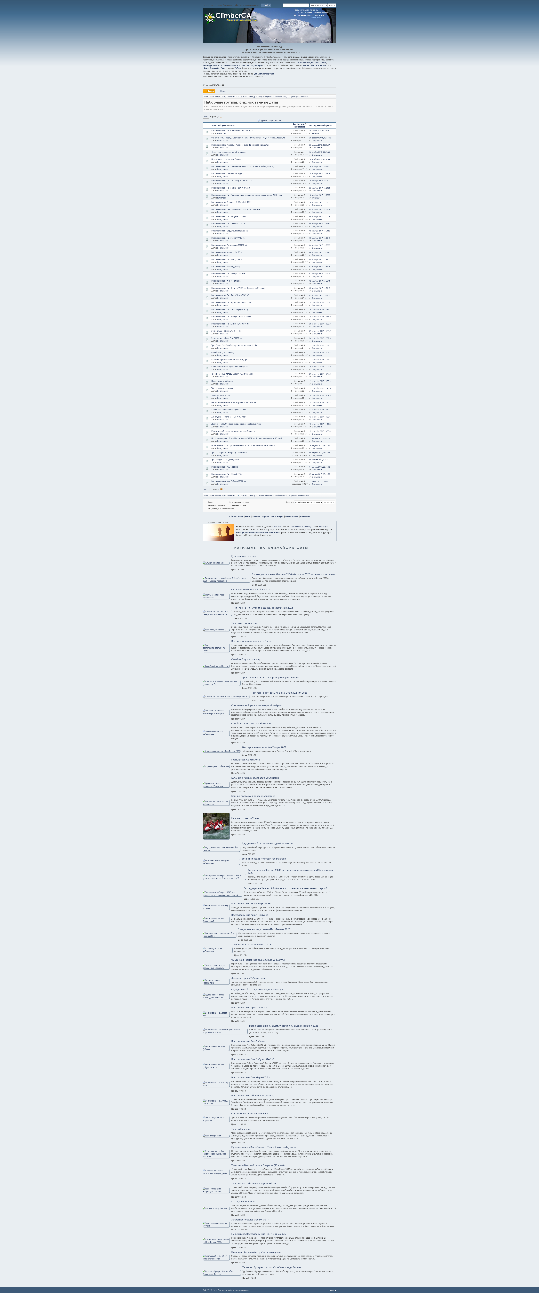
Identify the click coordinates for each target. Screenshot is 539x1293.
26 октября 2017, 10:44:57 (319, 166)
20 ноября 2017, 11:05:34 (319, 152)
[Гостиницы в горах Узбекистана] (217, 951)
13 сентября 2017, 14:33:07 (320, 417)
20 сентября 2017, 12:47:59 (320, 374)
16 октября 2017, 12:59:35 (319, 202)
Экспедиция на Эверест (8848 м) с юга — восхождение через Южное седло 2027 (290, 871)
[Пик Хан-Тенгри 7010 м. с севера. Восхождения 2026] (217, 614)
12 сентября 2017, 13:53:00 (320, 431)
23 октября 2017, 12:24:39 (319, 188)
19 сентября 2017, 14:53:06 (320, 381)
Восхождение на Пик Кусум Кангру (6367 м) (231, 302)
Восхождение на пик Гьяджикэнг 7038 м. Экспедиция (235, 209)
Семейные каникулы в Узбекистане (251, 723)
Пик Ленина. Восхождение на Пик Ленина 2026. (258, 1234)
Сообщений (299, 124)
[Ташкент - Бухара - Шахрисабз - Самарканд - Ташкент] (222, 1274)
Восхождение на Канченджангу (225, 266)
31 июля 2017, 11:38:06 (318, 481)
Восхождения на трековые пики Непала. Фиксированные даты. (240, 145)
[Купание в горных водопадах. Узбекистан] (216, 786)
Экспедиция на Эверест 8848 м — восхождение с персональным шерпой (285, 888)
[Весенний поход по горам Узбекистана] (221, 863)
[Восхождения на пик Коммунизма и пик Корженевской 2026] (225, 1032)
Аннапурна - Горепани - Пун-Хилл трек (228, 417)
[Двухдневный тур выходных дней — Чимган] (221, 850)
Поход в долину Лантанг (222, 381)
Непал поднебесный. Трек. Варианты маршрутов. (233, 402)
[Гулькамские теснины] (216, 563)
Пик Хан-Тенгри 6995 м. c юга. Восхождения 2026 (279, 692)
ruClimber (221, 133)
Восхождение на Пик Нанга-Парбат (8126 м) (231, 188)
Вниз (206, 117)
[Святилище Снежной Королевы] (216, 1120)
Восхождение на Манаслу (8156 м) (226, 252)
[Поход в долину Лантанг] (216, 1208)
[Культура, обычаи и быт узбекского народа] (216, 1259)
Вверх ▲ (333, 1290)
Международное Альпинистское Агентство (257, 532)
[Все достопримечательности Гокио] (216, 650)
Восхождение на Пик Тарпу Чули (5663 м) (230, 295)
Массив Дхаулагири (252, 65)
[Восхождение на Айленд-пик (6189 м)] (216, 1103)
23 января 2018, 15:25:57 (319, 145)
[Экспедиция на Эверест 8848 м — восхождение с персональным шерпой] (222, 895)
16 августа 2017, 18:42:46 (319, 445)
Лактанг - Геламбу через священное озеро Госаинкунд (236, 424)
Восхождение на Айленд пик (224, 467)
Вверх (206, 489)
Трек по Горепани (241, 1129)
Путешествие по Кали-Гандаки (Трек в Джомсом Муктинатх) (265, 1147)
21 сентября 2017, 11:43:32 (320, 359)
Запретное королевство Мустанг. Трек (228, 409)
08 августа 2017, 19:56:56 (319, 460)
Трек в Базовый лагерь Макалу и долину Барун (232, 374)
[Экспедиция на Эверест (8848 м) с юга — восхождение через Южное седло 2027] (224, 878)
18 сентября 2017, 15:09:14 (320, 395)
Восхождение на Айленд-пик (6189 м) (252, 1095)
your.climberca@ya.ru (264, 74)
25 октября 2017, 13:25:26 (319, 173)
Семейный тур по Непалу (222, 352)
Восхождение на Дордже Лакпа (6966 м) (229, 231)
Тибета (238, 68)
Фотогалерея (277, 516)
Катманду (306, 526)
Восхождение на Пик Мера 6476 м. (227, 474)
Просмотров (299, 127)
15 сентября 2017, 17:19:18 (320, 402)
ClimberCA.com (236, 516)
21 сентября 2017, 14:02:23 (320, 352)
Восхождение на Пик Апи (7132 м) (226, 259)
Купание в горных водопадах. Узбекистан (255, 777)
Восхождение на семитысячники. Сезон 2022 (232, 130)
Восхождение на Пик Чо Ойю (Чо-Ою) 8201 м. (232, 180)
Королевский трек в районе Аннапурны (229, 366)
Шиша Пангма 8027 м (213, 68)
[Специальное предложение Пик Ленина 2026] (219, 936)
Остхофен (323, 526)
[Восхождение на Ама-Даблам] (216, 1049)
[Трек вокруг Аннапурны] (216, 629)
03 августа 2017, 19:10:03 (319, 474)
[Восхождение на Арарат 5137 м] (216, 1015)
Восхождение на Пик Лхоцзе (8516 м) (228, 273)
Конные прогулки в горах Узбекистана (253, 796)
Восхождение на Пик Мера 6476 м (250, 1077)
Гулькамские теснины (243, 556)
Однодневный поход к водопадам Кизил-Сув (257, 989)
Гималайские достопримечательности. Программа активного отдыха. (243, 445)
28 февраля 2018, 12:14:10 (320, 138)
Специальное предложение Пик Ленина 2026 (264, 929)
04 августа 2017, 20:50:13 (319, 467)
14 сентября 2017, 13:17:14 (320, 410)
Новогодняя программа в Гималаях (227, 159)
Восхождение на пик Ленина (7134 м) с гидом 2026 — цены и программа (293, 574)
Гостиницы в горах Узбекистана (252, 944)
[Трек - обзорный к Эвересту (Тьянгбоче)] (216, 1191)
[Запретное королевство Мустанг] (216, 1226)
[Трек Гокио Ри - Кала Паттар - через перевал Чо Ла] (221, 684)
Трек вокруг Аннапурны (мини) (225, 459)
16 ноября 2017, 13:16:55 (319, 159)
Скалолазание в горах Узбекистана (251, 589)
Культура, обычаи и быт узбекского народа (256, 1252)
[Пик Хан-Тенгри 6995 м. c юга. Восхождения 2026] (226, 696)
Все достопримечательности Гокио (251, 641)
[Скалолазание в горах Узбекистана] (216, 597)
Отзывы (256, 516)
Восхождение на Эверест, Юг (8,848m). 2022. (231, 202)
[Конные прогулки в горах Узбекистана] (216, 804)
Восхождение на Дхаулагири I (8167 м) (229, 245)
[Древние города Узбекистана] (216, 983)
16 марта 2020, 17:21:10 (319, 130)
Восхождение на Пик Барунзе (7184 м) (228, 216)
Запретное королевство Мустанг (250, 1219)
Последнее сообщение (320, 125)
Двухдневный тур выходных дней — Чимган (267, 843)
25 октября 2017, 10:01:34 (319, 181)
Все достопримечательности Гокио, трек (229, 359)
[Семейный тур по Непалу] (216, 666)
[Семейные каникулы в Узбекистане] (216, 734)
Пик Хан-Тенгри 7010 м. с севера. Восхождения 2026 (263, 607)
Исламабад (296, 526)
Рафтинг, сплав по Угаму (245, 818)
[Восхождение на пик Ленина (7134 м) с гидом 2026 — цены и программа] (226, 581)
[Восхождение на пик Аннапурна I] (216, 921)
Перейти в (289, 502)
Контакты (305, 516)
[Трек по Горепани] (216, 1135)
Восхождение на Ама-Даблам (248, 1041)
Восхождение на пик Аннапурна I (226, 281)
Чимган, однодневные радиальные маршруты (258, 959)
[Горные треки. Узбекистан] (216, 766)
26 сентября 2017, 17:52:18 (320, 338)
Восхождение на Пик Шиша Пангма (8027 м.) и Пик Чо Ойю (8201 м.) (242, 166)
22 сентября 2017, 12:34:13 (320, 345)
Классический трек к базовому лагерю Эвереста (233, 431)
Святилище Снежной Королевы (249, 1113)
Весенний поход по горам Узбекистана (264, 858)
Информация (291, 516)
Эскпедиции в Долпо (220, 395)
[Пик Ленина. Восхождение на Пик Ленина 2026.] (216, 1242)
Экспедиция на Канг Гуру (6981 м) (226, 338)
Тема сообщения (219, 125)
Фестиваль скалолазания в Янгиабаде (228, 152)
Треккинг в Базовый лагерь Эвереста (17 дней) (258, 1165)
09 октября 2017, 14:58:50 (319, 209)
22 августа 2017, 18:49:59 (319, 438)
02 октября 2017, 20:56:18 (319, 281)
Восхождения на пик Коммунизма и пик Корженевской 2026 (283, 1025)
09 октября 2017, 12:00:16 (319, 216)
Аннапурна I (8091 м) (213, 65)
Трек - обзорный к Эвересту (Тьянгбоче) (229, 452)
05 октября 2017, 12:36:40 (319, 238)
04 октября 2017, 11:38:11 (319, 259)
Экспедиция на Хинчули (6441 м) (226, 331)
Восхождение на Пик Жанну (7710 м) (228, 238)
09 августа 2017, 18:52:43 (319, 452)
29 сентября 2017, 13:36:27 (320, 309)
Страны (265, 516)
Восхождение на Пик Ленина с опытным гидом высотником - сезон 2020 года (246, 195)
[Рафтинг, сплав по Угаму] (216, 838)
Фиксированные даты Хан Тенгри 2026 (264, 747)
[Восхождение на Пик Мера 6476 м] (216, 1085)
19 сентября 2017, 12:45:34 (320, 388)
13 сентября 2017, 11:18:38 (320, 424)
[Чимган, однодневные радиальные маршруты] (216, 968)
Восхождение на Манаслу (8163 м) (250, 903)
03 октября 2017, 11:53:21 (319, 274)
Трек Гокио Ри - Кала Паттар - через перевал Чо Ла (234, 345)
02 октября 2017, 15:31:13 (319, 288)
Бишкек (277, 526)
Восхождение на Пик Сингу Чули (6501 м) (230, 324)
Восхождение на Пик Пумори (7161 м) (228, 223)
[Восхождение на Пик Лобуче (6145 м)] (216, 1067)
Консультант (222, 140)
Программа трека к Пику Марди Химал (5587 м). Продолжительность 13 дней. (247, 438)
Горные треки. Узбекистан (246, 759)
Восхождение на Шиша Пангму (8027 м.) (229, 173)
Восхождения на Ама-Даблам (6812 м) (228, 481)
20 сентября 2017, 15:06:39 (320, 367)
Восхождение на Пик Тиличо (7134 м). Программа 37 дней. (238, 288)
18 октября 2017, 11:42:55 (319, 195)
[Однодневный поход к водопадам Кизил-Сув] (216, 997)
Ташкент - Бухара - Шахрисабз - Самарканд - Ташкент (272, 1267)
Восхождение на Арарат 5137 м (249, 1007)
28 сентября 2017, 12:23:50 (320, 324)
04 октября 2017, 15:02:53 (319, 245)
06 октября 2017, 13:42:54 (319, 223)
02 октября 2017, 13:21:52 (319, 295)
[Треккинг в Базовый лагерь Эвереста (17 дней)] (216, 1173)
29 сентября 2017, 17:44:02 (320, 302)
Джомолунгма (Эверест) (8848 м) (311, 62)
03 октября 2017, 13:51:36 (319, 266)
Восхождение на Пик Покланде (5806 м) (229, 309)
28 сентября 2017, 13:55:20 (320, 316)
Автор (232, 125)
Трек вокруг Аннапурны (222, 388)
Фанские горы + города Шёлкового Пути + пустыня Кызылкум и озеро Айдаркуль (248, 137)
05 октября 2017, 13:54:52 (319, 231)
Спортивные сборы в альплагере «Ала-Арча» (256, 705)
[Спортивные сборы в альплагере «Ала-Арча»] (216, 713)
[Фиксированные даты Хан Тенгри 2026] (221, 751)
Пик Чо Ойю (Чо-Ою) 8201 (314, 65)
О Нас (248, 516)
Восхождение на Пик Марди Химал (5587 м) (231, 316)
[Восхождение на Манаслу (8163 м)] (216, 908)
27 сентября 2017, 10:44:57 (320, 331)
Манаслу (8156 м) (232, 65)
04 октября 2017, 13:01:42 (319, 252)
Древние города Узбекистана (248, 978)
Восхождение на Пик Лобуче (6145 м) (252, 1059)
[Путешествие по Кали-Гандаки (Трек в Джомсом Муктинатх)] (216, 1156)
